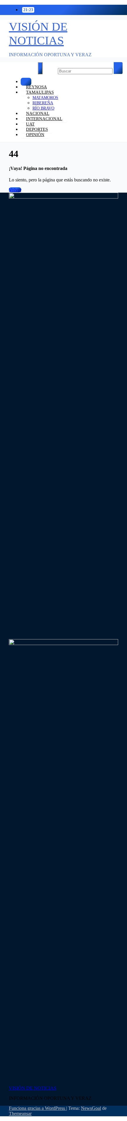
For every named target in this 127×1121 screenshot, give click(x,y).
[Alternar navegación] (40, 68)
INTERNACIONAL (44, 118)
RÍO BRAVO (43, 108)
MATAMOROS (45, 97)
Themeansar (20, 1113)
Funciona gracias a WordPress (37, 1108)
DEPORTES (37, 129)
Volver (15, 189)
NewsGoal (91, 1108)
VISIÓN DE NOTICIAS (32, 1088)
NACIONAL (37, 113)
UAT (30, 124)
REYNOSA (36, 87)
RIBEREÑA (42, 103)
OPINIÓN (35, 134)
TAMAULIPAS (40, 92)
